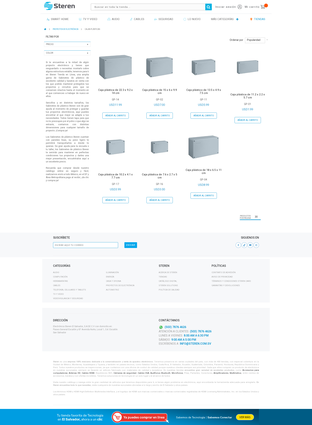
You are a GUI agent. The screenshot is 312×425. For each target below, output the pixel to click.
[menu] (156, 19)
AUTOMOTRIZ (112, 289)
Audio (56, 272)
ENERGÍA (110, 276)
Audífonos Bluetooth (160, 373)
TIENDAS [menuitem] (259, 19)
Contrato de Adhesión (224, 272)
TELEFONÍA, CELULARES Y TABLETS (69, 289)
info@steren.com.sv (195, 344)
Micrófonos (177, 373)
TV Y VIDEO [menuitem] (89, 19)
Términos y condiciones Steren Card (231, 281)
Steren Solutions (168, 285)
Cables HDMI (88, 373)
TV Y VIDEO (58, 294)
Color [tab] (49, 53)
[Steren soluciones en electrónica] (59, 6)
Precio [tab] (50, 44)
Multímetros (235, 373)
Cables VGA (143, 373)
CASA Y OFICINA (113, 281)
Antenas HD (74, 373)
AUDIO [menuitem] (115, 19)
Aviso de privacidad (222, 276)
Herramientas (60, 281)
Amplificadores (221, 373)
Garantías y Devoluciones (226, 285)
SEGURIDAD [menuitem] (165, 19)
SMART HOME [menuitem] (59, 19)
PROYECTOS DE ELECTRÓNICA (66, 29)
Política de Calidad (169, 289)
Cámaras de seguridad (125, 373)
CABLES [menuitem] (138, 19)
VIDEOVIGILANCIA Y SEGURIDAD (68, 298)
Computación (60, 276)
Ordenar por (236, 40)
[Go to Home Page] (45, 29)
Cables (56, 285)
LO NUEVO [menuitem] (193, 19)
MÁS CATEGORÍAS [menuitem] (222, 19)
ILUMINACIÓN (112, 272)
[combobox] (153, 7)
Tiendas (163, 276)
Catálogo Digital (168, 281)
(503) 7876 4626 (175, 327)
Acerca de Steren (168, 272)
